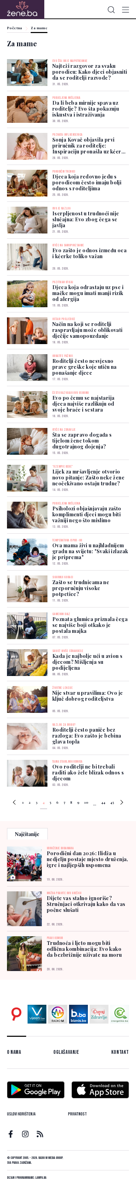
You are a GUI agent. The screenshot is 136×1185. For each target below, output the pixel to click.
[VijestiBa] (37, 1014)
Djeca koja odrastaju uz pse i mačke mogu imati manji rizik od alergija (87, 293)
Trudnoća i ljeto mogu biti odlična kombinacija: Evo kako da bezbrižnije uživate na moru (84, 949)
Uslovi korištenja (21, 1114)
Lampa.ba (40, 1178)
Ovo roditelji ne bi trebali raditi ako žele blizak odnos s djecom (88, 772)
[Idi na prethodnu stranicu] (14, 803)
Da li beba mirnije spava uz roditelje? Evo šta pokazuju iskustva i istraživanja (85, 109)
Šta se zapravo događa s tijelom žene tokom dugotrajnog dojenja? (82, 440)
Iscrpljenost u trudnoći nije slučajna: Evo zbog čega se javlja (85, 219)
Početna (14, 28)
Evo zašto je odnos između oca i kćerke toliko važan (89, 253)
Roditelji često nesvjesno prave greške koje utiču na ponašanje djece (84, 367)
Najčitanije (27, 834)
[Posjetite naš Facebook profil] (10, 1134)
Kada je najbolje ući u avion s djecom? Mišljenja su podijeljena (87, 662)
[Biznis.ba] (78, 1014)
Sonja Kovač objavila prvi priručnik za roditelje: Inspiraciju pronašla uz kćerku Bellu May (89, 148)
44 (103, 802)
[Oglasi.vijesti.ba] (16, 1014)
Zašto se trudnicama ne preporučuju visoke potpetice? (80, 588)
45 (112, 802)
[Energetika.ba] (119, 1014)
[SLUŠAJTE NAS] (57, 1014)
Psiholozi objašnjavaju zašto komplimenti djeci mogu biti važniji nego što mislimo (86, 514)
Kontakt (120, 1052)
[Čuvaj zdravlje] (99, 1014)
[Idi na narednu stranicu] (121, 803)
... (94, 803)
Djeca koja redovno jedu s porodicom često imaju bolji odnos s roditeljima (86, 182)
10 (86, 802)
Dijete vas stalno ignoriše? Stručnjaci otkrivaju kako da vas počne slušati (86, 904)
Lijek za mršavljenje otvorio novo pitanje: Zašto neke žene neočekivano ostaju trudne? (88, 477)
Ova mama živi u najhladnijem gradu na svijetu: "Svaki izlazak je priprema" (90, 551)
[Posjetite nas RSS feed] (40, 1134)
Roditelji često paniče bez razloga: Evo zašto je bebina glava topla (86, 735)
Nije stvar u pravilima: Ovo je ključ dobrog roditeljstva (87, 696)
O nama (14, 1052)
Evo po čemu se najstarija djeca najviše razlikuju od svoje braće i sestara (83, 404)
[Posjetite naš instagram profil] (25, 1134)
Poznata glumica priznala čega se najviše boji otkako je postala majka (90, 625)
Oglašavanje (66, 1052)
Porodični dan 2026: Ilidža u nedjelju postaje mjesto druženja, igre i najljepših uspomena (87, 859)
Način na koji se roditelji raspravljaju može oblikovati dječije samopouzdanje (87, 330)
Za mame (39, 28)
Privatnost (77, 1114)
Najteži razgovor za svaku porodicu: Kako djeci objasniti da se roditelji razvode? (89, 72)
